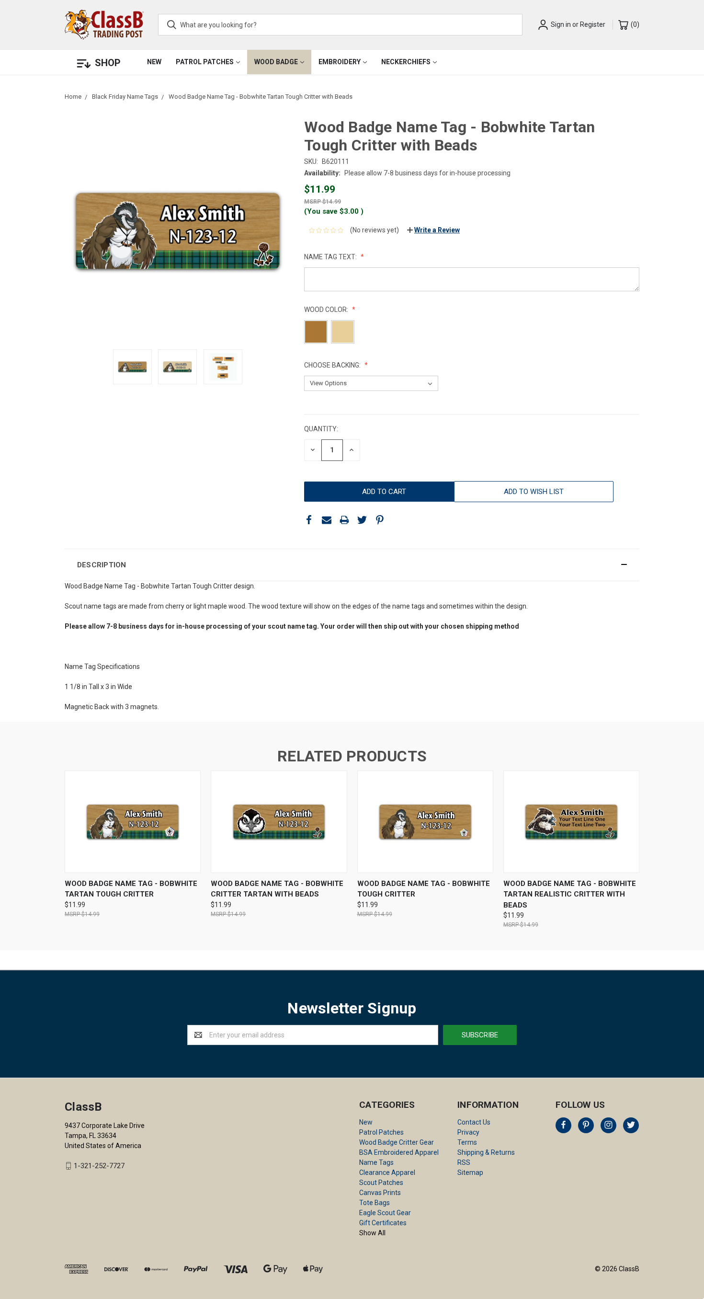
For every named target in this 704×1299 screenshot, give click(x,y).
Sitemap (470, 1172)
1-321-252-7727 (99, 1165)
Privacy (468, 1132)
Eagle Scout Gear (385, 1213)
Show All (372, 1233)
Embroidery (339, 62)
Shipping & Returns (486, 1152)
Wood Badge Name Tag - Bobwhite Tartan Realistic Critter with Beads (569, 894)
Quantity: (321, 429)
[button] (352, 565)
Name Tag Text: (331, 257)
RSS (463, 1162)
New (154, 62)
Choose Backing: (333, 365)
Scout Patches (381, 1182)
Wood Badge (276, 62)
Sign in (561, 24)
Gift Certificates (383, 1223)
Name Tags (376, 1162)
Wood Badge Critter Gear (396, 1142)
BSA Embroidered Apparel (399, 1152)
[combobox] (340, 24)
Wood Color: (327, 309)
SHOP (108, 63)
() (634, 24)
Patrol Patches (205, 62)
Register (592, 24)
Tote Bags (374, 1203)
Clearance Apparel (387, 1172)
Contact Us (473, 1122)
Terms (467, 1142)
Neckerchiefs (406, 62)
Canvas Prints (380, 1192)
